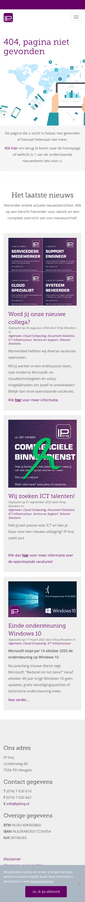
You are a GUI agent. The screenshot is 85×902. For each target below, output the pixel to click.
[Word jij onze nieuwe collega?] (42, 272)
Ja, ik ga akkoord (46, 892)
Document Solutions (60, 336)
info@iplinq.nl (17, 804)
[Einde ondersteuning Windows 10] (42, 599)
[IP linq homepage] (8, 19)
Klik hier (11, 148)
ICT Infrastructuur (20, 340)
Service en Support (45, 340)
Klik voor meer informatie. (33, 400)
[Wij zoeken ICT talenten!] (42, 454)
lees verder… (18, 700)
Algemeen (14, 336)
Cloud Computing (34, 336)
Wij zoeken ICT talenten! (41, 496)
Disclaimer (12, 859)
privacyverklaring (42, 881)
